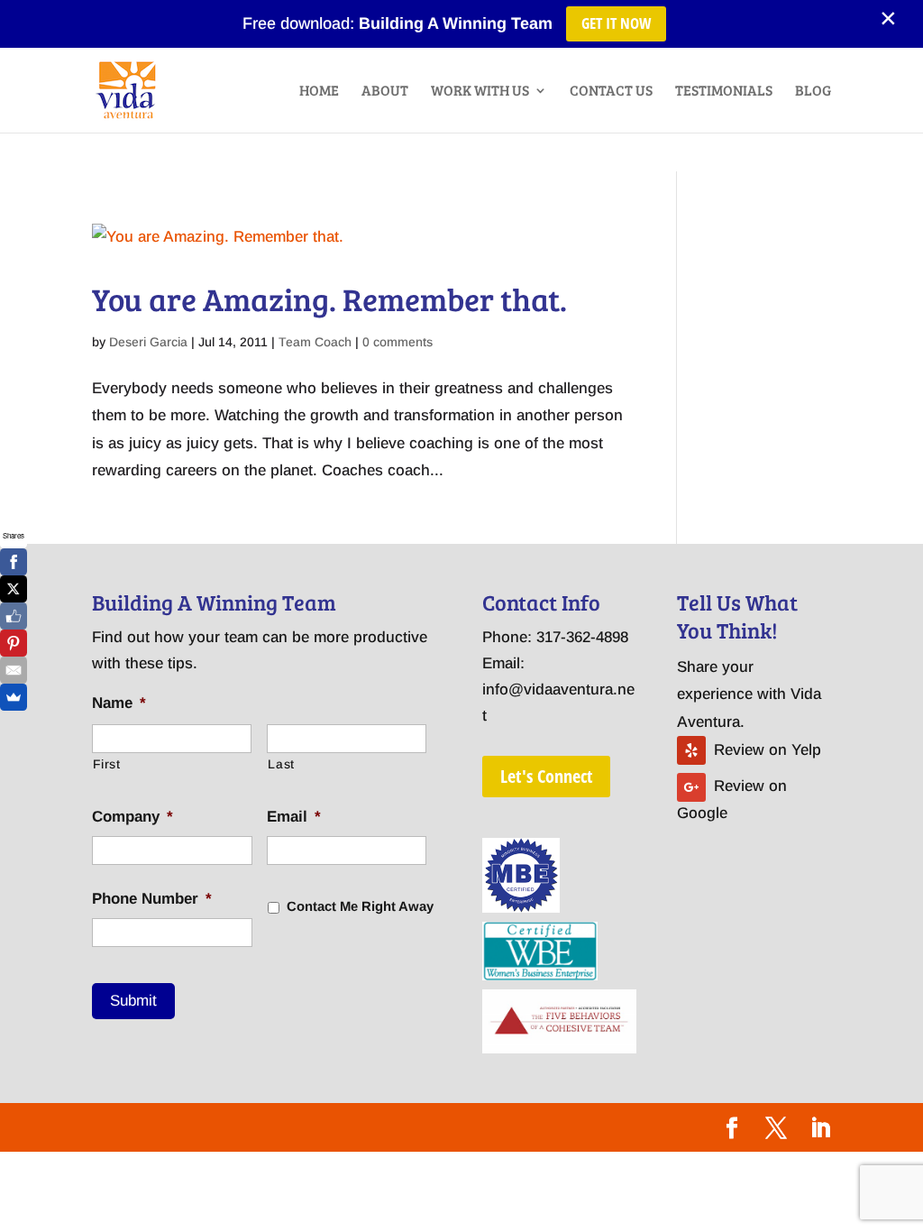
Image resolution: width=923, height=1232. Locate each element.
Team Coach (315, 342)
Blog (813, 91)
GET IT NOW (616, 23)
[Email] (13, 670)
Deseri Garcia (148, 342)
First (106, 764)
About (384, 91)
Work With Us (480, 91)
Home (319, 91)
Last (281, 764)
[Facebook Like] (13, 616)
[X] (13, 588)
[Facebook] (13, 561)
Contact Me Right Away (360, 906)
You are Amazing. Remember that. (329, 298)
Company (132, 816)
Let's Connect (546, 776)
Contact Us (611, 91)
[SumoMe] (13, 697)
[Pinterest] (13, 643)
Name (119, 703)
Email (294, 816)
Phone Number (152, 898)
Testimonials (723, 91)
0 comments (397, 342)
